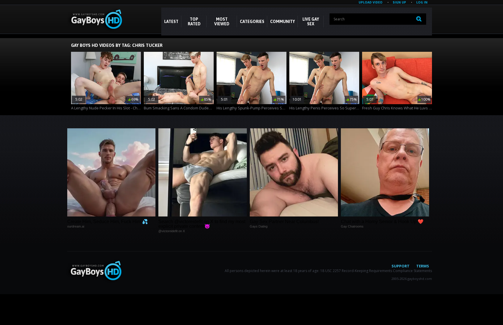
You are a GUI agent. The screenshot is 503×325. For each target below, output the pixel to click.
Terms (422, 266)
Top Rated (194, 21)
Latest (171, 21)
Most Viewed (221, 21)
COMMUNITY (282, 21)
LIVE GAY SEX (310, 21)
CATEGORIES (252, 21)
